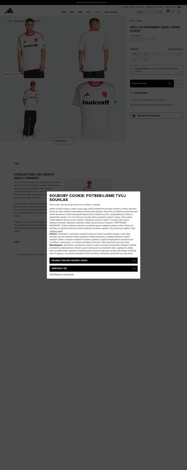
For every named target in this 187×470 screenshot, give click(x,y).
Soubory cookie (56, 231)
